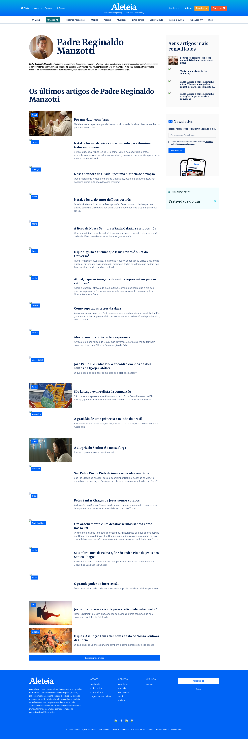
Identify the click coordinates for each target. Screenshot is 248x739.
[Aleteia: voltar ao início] (124, 6)
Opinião (94, 19)
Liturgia (35, 632)
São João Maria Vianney (135, 13)
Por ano (149, 684)
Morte (35, 332)
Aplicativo (122, 688)
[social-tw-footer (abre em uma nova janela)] (126, 720)
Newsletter (123, 684)
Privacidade (176, 729)
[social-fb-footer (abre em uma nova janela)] (121, 720)
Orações (51, 19)
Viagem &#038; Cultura (100, 696)
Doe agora (217, 8)
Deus (34, 441)
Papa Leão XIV (196, 19)
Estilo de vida (138, 19)
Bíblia (34, 278)
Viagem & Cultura (176, 19)
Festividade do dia (184, 201)
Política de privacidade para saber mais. (192, 142)
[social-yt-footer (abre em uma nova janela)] (116, 720)
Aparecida (36, 414)
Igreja (34, 251)
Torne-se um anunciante (142, 729)
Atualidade (121, 19)
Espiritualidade (156, 19)
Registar (200, 8)
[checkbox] (169, 142)
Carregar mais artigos (94, 658)
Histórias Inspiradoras (75, 19)
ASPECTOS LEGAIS (120, 729)
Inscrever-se (176, 150)
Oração (35, 305)
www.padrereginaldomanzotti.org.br (114, 69)
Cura (34, 496)
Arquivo (107, 19)
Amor (34, 196)
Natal (34, 115)
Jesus (34, 142)
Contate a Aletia (162, 729)
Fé (33, 604)
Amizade (36, 468)
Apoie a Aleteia (88, 729)
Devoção (36, 169)
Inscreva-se (123, 692)
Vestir (120, 696)
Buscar (62, 8)
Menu (37, 19)
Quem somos (104, 729)
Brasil (210, 19)
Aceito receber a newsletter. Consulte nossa (192, 143)
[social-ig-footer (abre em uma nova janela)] (132, 720)
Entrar (190, 8)
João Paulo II (37, 360)
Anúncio (121, 700)
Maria (34, 224)
